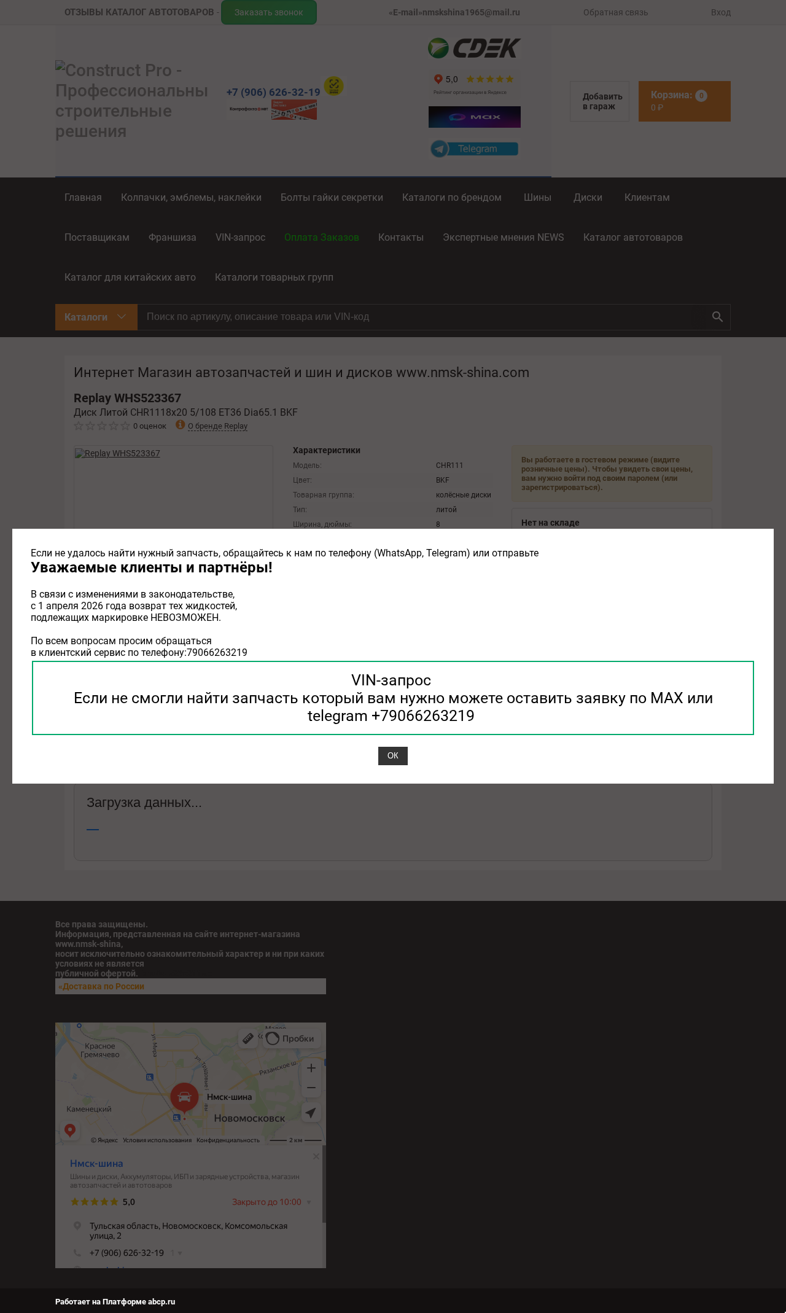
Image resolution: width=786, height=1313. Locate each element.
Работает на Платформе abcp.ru (115, 1301)
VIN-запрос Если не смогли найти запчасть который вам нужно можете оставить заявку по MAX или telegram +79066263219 (393, 698)
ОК (393, 755)
